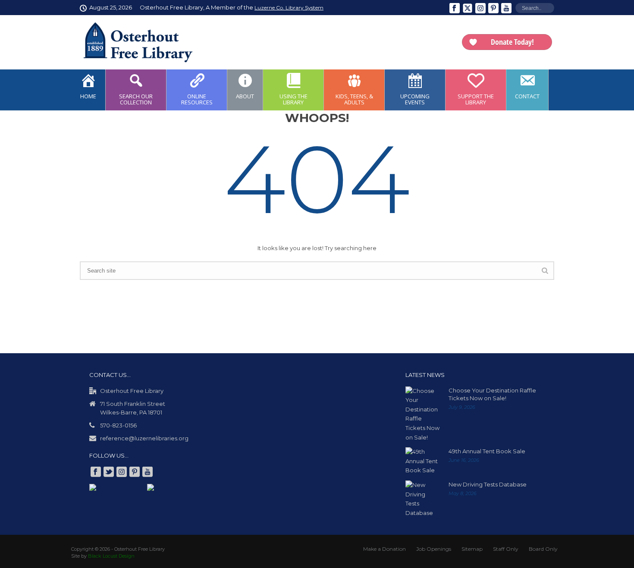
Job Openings (433, 549)
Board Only (543, 549)
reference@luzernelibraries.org (144, 438)
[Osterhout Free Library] (133, 42)
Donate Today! (512, 42)
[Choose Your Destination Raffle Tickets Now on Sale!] (422, 414)
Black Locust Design (111, 556)
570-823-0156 (118, 425)
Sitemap (472, 549)
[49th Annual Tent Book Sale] (422, 461)
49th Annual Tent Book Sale (487, 451)
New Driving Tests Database (488, 484)
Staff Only (505, 549)
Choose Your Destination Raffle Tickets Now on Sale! (492, 394)
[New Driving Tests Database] (422, 499)
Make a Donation (384, 549)
